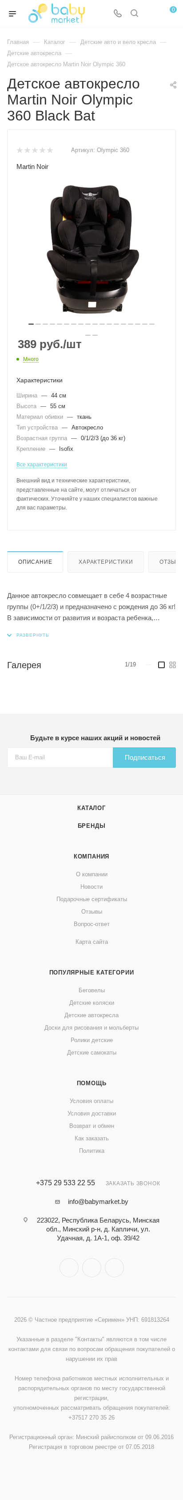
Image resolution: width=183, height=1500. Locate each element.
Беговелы (92, 990)
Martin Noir (32, 166)
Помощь (92, 1083)
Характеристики (106, 562)
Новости (91, 886)
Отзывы (91, 911)
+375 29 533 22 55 (65, 1183)
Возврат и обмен (91, 1126)
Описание (35, 562)
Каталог (91, 808)
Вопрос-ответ (92, 924)
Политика (91, 1150)
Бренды (92, 825)
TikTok (114, 1267)
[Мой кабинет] (151, 14)
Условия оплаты (91, 1101)
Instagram (69, 1267)
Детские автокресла (91, 1015)
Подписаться (145, 757)
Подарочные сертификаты (91, 899)
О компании (91, 874)
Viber (91, 1267)
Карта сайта (92, 942)
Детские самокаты (91, 1052)
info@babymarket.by (98, 1201)
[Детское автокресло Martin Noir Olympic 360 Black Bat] (91, 250)
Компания (91, 856)
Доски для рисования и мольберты (91, 1027)
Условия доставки (92, 1113)
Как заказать (92, 1138)
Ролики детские (92, 1040)
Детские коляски (91, 1002)
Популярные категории (91, 972)
